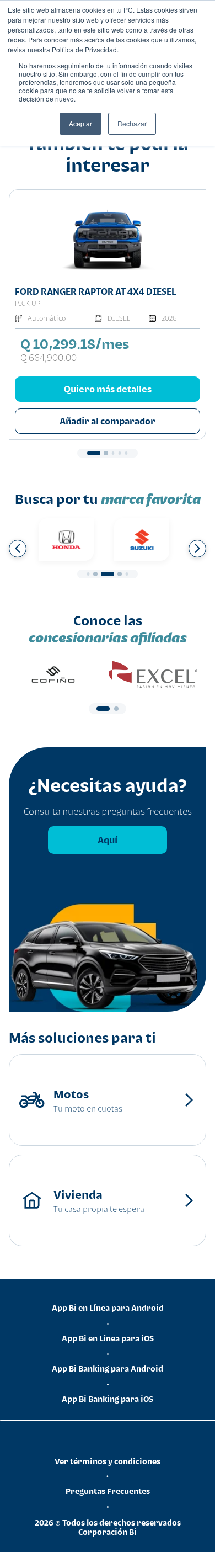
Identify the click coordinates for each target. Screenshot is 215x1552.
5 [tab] (126, 453)
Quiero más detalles (108, 389)
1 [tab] (93, 453)
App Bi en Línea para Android (108, 1307)
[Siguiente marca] (197, 548)
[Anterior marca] (17, 548)
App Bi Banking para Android (107, 1368)
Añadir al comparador (107, 421)
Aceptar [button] (80, 123)
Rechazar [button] (132, 123)
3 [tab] (113, 453)
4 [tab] (120, 453)
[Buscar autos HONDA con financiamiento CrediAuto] (66, 539)
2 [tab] (106, 453)
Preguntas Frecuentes (108, 1491)
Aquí (107, 840)
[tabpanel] (107, 314)
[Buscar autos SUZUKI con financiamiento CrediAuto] (141, 539)
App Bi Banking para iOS (107, 1399)
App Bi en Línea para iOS (108, 1338)
